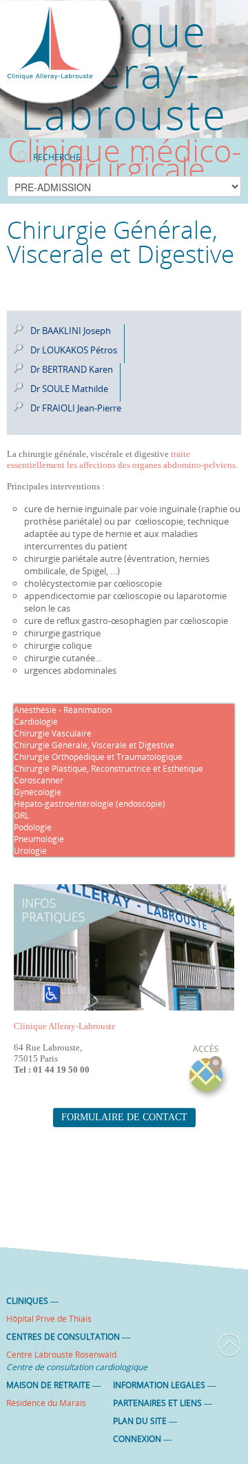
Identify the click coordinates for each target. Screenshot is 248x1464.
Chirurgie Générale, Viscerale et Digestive (94, 745)
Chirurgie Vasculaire (53, 733)
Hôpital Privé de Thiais (49, 1319)
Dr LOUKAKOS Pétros (73, 350)
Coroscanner (38, 780)
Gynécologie (37, 792)
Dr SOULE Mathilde (69, 388)
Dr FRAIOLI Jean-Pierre (75, 408)
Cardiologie (36, 722)
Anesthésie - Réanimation (63, 710)
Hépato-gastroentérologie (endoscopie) (89, 804)
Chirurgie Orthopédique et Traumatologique (98, 757)
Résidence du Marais (46, 1403)
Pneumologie (39, 839)
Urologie (30, 851)
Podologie (33, 827)
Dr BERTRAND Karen (71, 369)
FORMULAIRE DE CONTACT (124, 1117)
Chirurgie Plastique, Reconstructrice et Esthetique (108, 768)
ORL (21, 815)
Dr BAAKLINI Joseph (70, 330)
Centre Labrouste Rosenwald (61, 1354)
